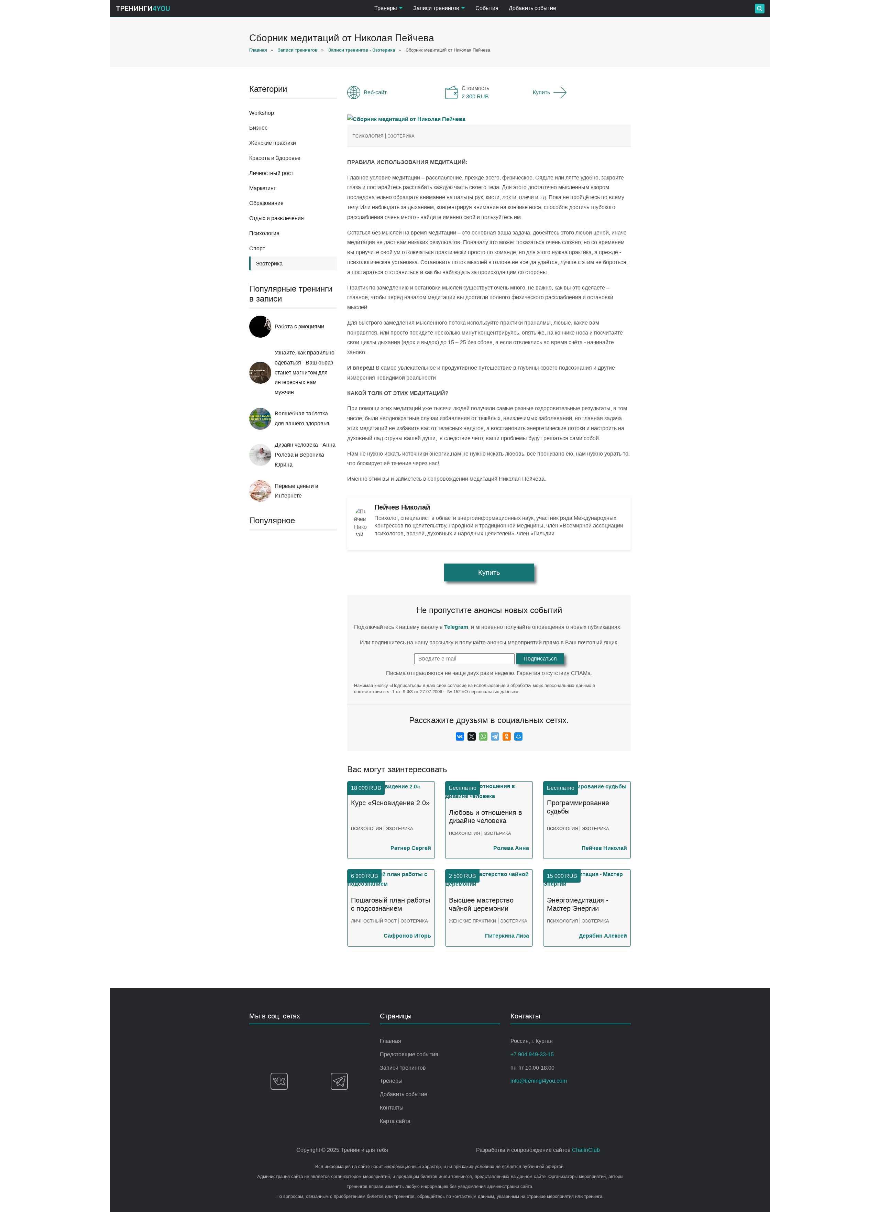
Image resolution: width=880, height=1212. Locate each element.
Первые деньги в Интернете (296, 491)
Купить (541, 92)
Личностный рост (271, 173)
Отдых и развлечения (276, 218)
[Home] (143, 8)
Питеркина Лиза (507, 936)
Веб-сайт (375, 92)
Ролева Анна (511, 848)
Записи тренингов (403, 1067)
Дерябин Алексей (603, 936)
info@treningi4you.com (538, 1080)
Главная (390, 1041)
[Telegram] (495, 736)
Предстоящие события (409, 1054)
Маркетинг (262, 188)
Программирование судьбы (578, 807)
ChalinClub (586, 1150)
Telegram (456, 627)
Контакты (392, 1107)
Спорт (257, 248)
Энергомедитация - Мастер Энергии (577, 904)
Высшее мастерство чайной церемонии (481, 904)
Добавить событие (532, 8)
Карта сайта (395, 1121)
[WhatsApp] (483, 736)
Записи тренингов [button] (436, 8)
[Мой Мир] (518, 736)
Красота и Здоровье (274, 158)
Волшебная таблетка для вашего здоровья (302, 418)
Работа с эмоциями (299, 326)
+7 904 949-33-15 (532, 1054)
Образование (266, 203)
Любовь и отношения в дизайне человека (485, 816)
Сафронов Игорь (407, 936)
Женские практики (272, 142)
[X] (472, 736)
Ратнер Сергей (410, 848)
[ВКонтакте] (460, 736)
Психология (264, 233)
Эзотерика (401, 136)
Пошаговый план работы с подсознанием (390, 904)
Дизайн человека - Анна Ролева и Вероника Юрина (305, 454)
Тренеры (391, 1080)
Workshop (261, 113)
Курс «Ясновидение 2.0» (390, 803)
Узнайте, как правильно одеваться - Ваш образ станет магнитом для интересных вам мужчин (304, 372)
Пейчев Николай (604, 848)
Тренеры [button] (385, 8)
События (486, 8)
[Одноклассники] (507, 736)
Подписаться (540, 658)
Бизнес (258, 127)
